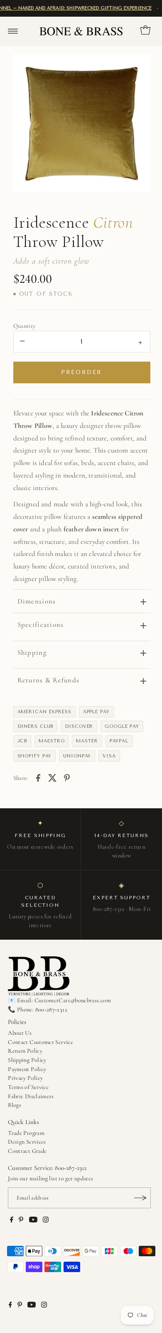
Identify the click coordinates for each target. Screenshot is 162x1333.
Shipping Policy (27, 1060)
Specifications (40, 624)
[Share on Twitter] (53, 777)
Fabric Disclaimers (31, 1096)
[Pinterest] (21, 1221)
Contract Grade (27, 1150)
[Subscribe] (140, 1197)
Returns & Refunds (48, 680)
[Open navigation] (13, 31)
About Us (20, 1032)
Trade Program (26, 1133)
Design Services (27, 1141)
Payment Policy (27, 1069)
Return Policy (25, 1050)
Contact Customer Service (40, 1042)
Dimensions (36, 601)
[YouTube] (33, 1221)
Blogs (14, 1105)
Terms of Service (28, 1087)
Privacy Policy (25, 1077)
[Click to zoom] (137, 67)
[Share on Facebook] (38, 777)
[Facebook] (11, 1221)
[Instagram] (46, 1221)
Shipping (32, 652)
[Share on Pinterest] (67, 777)
